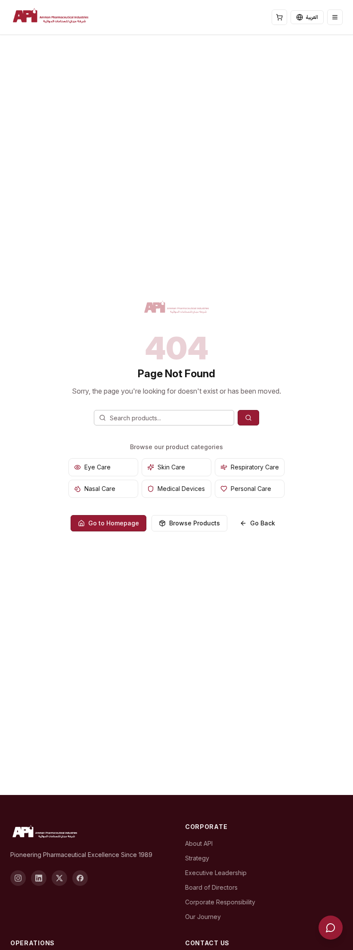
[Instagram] (18, 878)
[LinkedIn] (38, 878)
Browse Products (194, 523)
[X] (59, 878)
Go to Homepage (113, 523)
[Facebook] (80, 878)
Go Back (262, 523)
